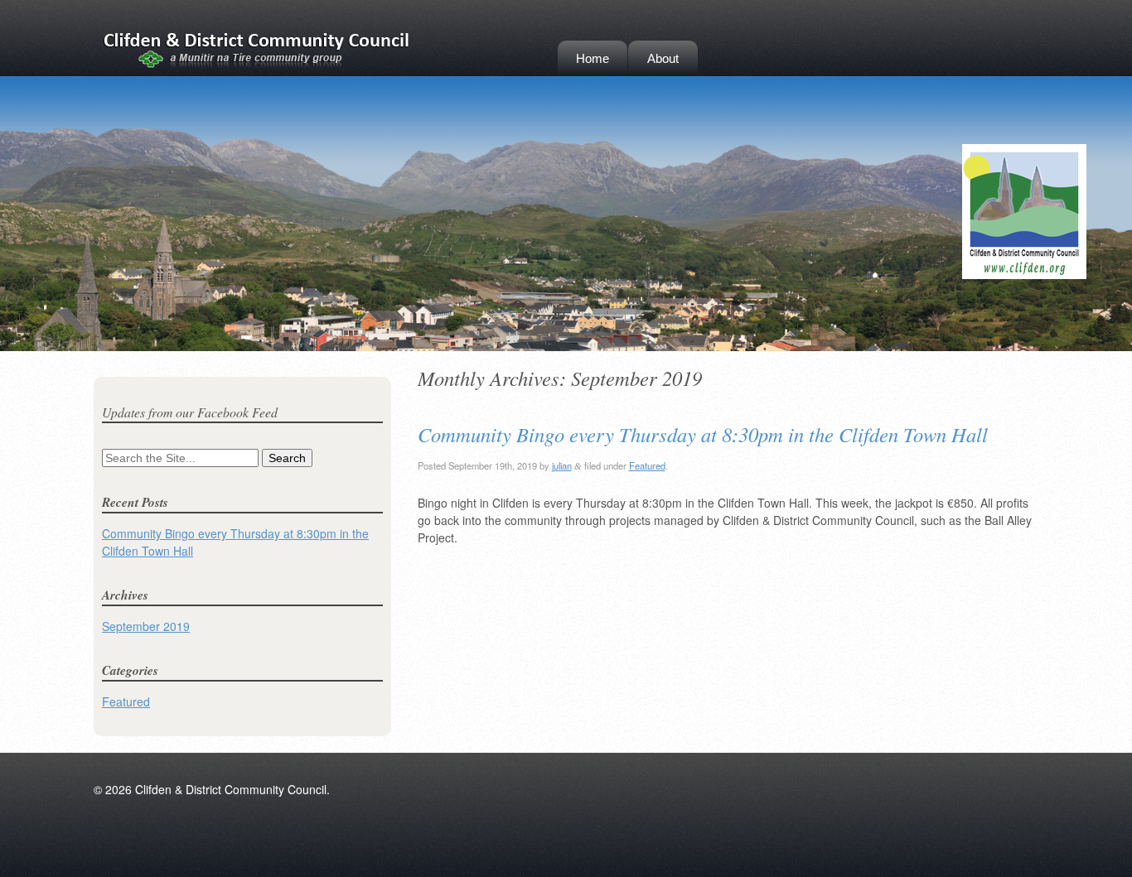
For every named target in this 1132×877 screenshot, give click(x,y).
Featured (647, 465)
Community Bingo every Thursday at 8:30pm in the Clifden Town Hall (703, 434)
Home (592, 58)
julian (562, 465)
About (663, 58)
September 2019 (146, 626)
